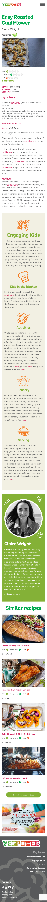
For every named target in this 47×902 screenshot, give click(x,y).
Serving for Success (35, 868)
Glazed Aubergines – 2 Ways (15, 645)
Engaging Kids (38, 860)
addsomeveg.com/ (12, 594)
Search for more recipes (23, 795)
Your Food (40, 864)
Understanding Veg (36, 856)
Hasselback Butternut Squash (16, 690)
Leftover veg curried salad (14, 778)
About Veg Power (36, 871)
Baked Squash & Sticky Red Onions (18, 734)
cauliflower (16, 102)
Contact (6, 882)
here (17, 366)
